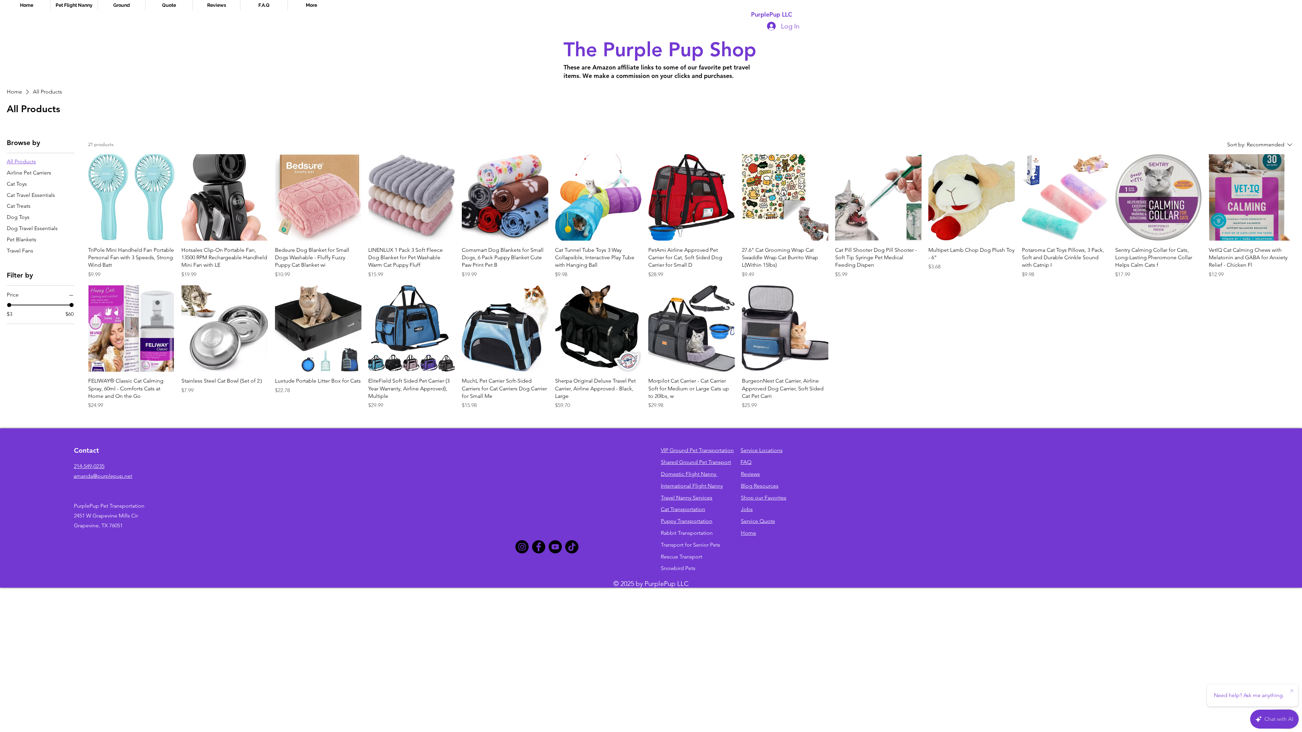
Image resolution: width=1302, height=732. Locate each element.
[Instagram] (522, 546)
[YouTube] (555, 546)
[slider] (9, 305)
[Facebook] (538, 546)
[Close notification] (1292, 691)
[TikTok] (571, 546)
